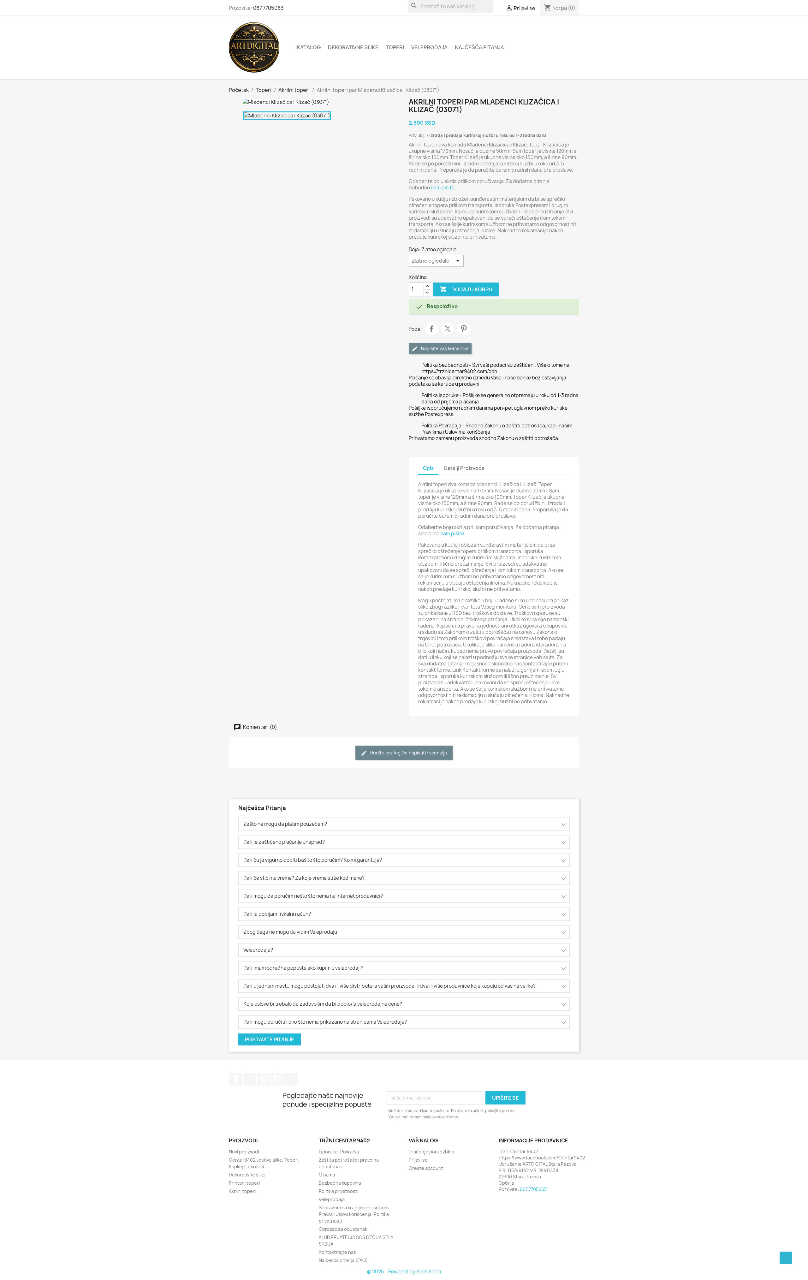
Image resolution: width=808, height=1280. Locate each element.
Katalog (309, 47)
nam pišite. (443, 187)
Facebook (235, 1079)
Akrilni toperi (242, 1191)
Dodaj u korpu (466, 289)
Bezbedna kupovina (340, 1183)
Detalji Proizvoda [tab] (464, 468)
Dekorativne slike (353, 47)
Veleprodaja (429, 47)
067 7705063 (268, 7)
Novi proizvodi (244, 1152)
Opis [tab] (428, 468)
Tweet (447, 328)
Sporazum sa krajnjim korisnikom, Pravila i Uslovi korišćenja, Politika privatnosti (354, 1214)
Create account (426, 1168)
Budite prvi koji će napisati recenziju (408, 753)
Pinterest (463, 328)
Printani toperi (244, 1183)
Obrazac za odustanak (343, 1229)
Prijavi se (418, 1160)
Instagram (277, 1079)
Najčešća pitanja (479, 47)
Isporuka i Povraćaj (339, 1152)
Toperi (395, 47)
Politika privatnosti (338, 1191)
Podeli (431, 328)
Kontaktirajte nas (337, 1252)
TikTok (291, 1079)
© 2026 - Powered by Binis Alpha (404, 1271)
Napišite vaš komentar (444, 348)
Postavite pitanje (269, 1039)
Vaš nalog (423, 1140)
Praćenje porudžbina (431, 1152)
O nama (327, 1175)
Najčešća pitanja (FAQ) (343, 1260)
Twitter (249, 1079)
